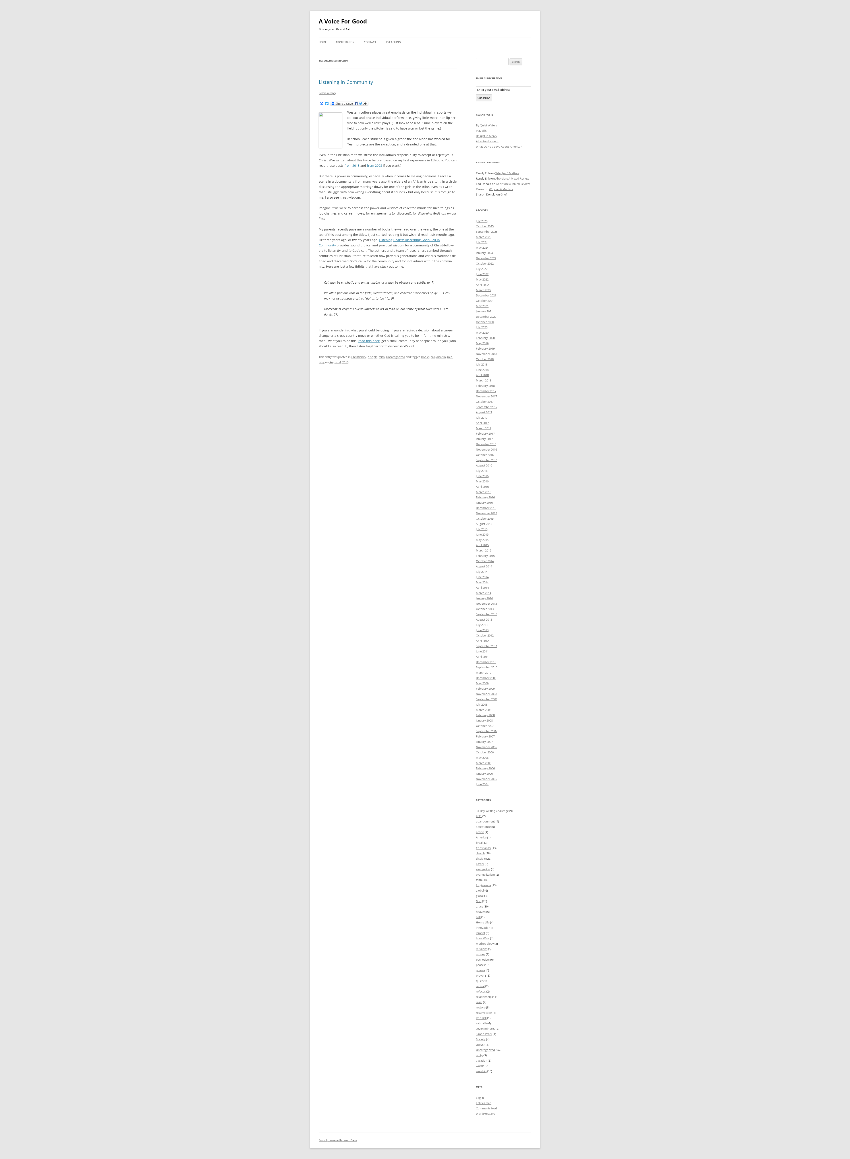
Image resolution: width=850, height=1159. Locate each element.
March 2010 (483, 673)
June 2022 (482, 274)
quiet (479, 981)
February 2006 (485, 768)
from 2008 (374, 165)
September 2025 (486, 232)
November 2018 (486, 354)
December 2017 (486, 391)
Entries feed (483, 1103)
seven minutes (485, 1029)
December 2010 (486, 662)
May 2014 (482, 582)
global (480, 890)
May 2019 (482, 343)
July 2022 (481, 269)
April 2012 (482, 641)
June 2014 (482, 577)
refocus (481, 991)
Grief (503, 194)
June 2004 (482, 784)
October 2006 (485, 752)
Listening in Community (346, 82)
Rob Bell (481, 1018)
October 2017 (485, 402)
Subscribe (483, 98)
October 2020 (485, 322)
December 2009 (486, 678)
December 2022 (486, 258)
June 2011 (482, 651)
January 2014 (484, 598)
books (425, 357)
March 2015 (483, 550)
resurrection (484, 1013)
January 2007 (484, 742)
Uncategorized (395, 357)
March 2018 (483, 380)
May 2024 (482, 248)
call (433, 357)
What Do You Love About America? (499, 147)
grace (479, 906)
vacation (481, 1060)
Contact (370, 42)
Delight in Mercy (486, 136)
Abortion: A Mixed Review (512, 178)
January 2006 (484, 774)
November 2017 (486, 396)
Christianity (358, 357)
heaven (481, 912)
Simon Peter (484, 1034)
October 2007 (485, 726)
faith (382, 357)
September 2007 (486, 731)
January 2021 (484, 311)
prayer (480, 975)
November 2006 (486, 747)
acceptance (483, 827)
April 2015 (482, 545)
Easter (480, 864)
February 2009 (485, 689)
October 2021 (485, 301)
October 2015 (485, 518)
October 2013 (485, 609)
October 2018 (485, 359)
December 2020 (486, 317)
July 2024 (481, 242)
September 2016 (486, 460)
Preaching (393, 42)
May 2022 (482, 279)
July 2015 (481, 529)
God (478, 901)
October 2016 (485, 455)
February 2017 (485, 433)
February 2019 (485, 348)
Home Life (482, 922)
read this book (369, 341)
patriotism (483, 960)
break (479, 843)
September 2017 (486, 407)
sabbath (481, 1023)
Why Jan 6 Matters (507, 173)
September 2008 (486, 699)
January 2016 (484, 503)
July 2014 (481, 572)
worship (481, 1071)
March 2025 (483, 237)
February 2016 (485, 497)
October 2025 (485, 226)
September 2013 (486, 614)
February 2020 (485, 338)
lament (480, 933)
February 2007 (485, 736)
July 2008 (481, 704)
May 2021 (482, 306)
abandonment (485, 821)
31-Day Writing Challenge (492, 811)
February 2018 (485, 386)
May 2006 (482, 758)
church (480, 853)
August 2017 (484, 412)
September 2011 (486, 646)
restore (480, 1007)
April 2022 (482, 285)
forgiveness (483, 885)
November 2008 (486, 694)
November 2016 (486, 449)
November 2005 (486, 779)
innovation (483, 928)
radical (480, 986)
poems (480, 970)
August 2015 (484, 524)
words (480, 1066)
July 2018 (481, 364)
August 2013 (484, 619)
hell (478, 917)
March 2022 (483, 290)
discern (441, 357)
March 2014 (483, 593)
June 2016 (482, 476)
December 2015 (486, 508)
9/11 (479, 816)
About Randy (345, 42)
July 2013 (481, 625)
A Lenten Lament (487, 141)
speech (480, 1045)
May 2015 (482, 540)
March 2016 (483, 492)
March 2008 (483, 710)
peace (480, 965)
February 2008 (485, 715)
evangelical (483, 869)
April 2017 (482, 423)
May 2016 (482, 481)
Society (480, 1039)
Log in (480, 1098)
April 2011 (482, 657)
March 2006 (483, 763)
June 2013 (482, 630)
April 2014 (482, 588)
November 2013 (486, 604)
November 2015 (486, 513)
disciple (372, 357)
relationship (484, 997)
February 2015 (485, 556)
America (481, 837)
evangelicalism (485, 875)
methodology (485, 944)
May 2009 (482, 683)
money (480, 954)
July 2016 (481, 471)
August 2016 (484, 465)
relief (479, 1002)
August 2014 (484, 566)
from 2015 (351, 165)
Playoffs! (481, 131)
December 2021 (486, 295)
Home (323, 42)
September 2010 (486, 667)
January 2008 (484, 720)
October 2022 (485, 263)
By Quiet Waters (486, 125)
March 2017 (483, 428)
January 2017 (484, 439)
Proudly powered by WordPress (338, 1140)
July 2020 (481, 327)
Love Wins (482, 938)
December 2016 (486, 444)
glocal (479, 896)
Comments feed (486, 1108)
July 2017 (481, 418)
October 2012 (485, 635)
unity (479, 1055)
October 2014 (485, 561)
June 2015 (482, 534)
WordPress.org (485, 1114)
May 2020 (482, 333)
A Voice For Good (343, 21)
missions (481, 949)
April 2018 (482, 375)
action (480, 832)
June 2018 (482, 370)
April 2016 (482, 487)
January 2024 (484, 253)
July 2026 (481, 221)
